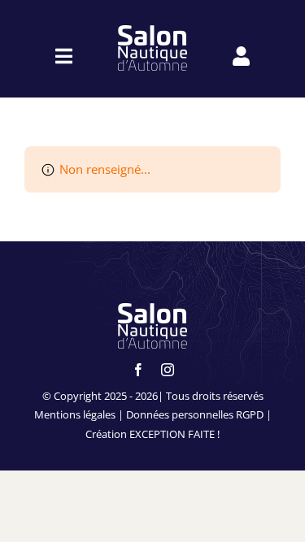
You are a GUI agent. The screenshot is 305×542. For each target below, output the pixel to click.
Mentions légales (74, 414)
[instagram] (167, 369)
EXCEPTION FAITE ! (174, 434)
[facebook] (138, 369)
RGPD (250, 414)
